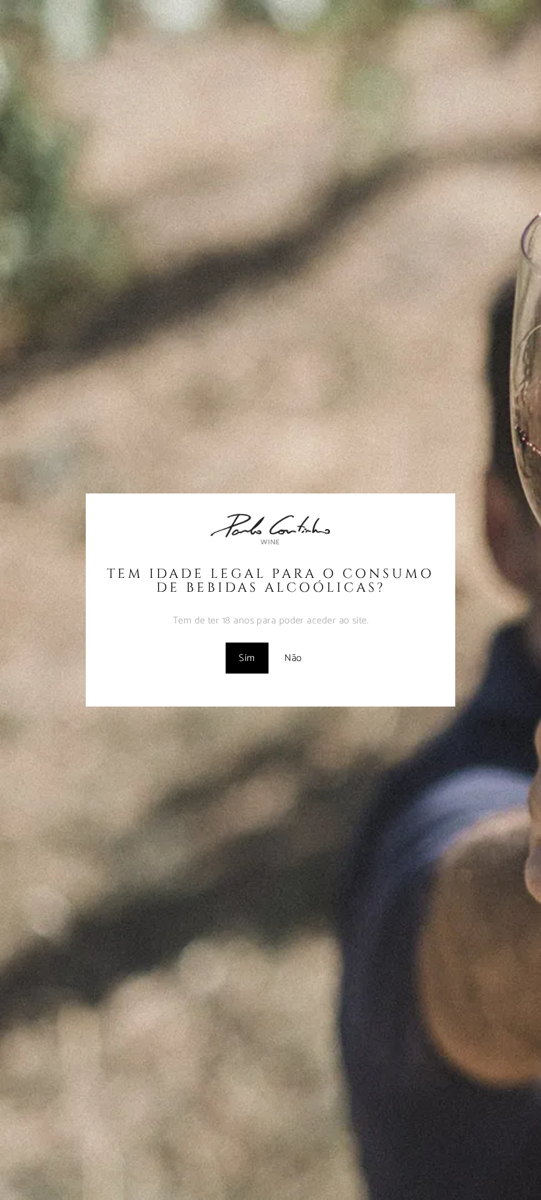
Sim (247, 658)
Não (293, 658)
